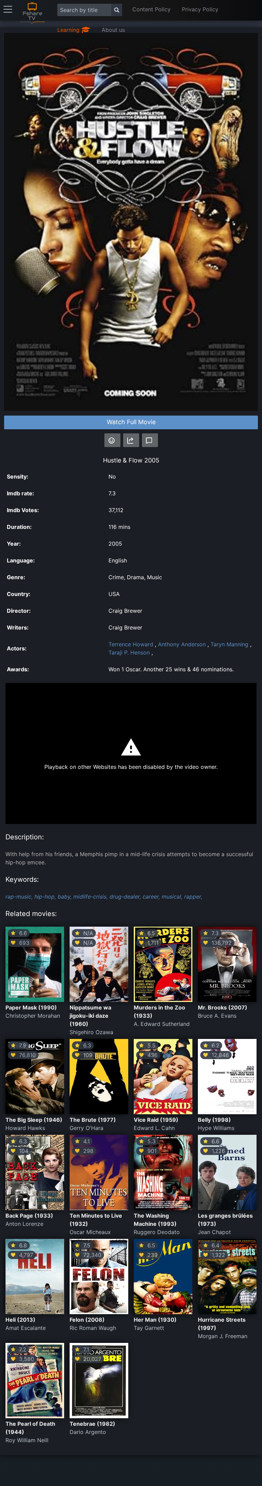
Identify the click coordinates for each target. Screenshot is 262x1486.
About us (113, 29)
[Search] (116, 10)
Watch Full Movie (131, 422)
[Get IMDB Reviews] (112, 440)
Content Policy (151, 9)
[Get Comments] (150, 440)
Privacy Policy (200, 9)
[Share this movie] (131, 440)
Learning (69, 29)
